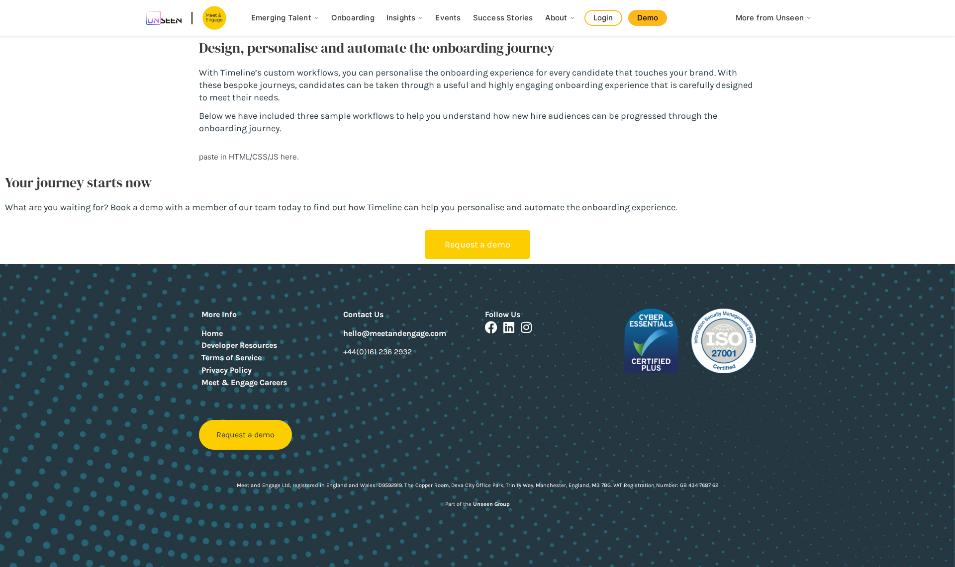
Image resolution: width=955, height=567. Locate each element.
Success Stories (503, 17)
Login (603, 17)
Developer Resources (239, 345)
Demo (648, 17)
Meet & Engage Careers (244, 382)
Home (212, 333)
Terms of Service (231, 357)
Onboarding (353, 17)
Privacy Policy (226, 370)
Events (448, 17)
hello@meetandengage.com (394, 333)
